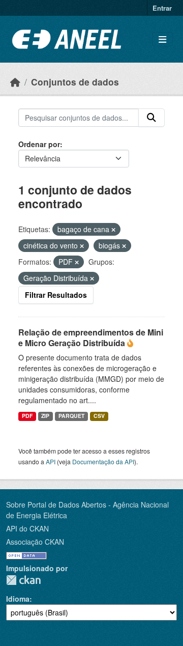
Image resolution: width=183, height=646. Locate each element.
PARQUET (71, 415)
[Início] (15, 81)
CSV (99, 415)
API (50, 461)
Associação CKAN (35, 542)
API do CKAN (27, 528)
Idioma (17, 599)
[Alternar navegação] (162, 39)
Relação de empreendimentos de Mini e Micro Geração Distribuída (90, 337)
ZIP (45, 415)
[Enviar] (151, 117)
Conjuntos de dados (75, 81)
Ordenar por (39, 144)
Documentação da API (103, 461)
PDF (27, 415)
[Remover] (113, 230)
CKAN (23, 580)
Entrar (162, 8)
